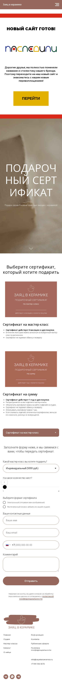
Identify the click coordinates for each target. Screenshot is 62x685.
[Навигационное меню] (57, 4)
